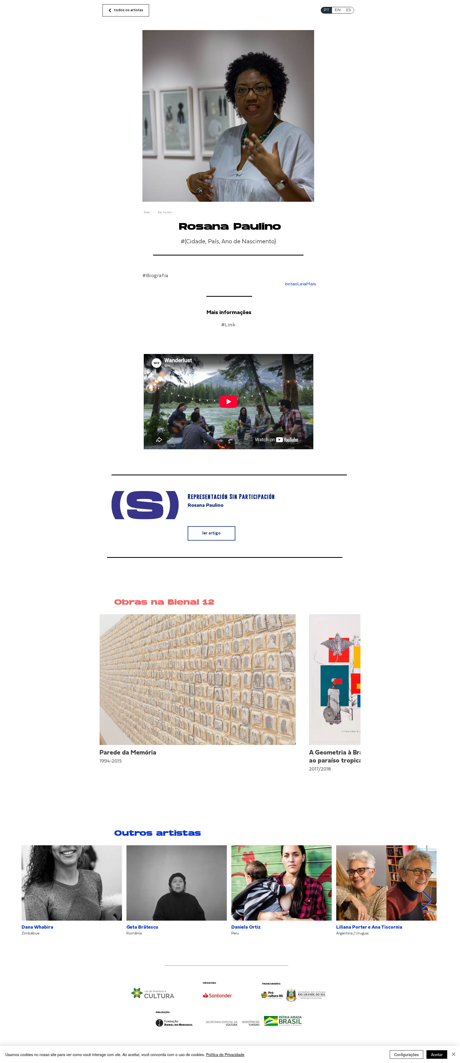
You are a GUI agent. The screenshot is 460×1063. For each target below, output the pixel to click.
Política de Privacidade (225, 1054)
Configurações (406, 1054)
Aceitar (437, 1054)
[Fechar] (453, 1054)
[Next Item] (351, 700)
